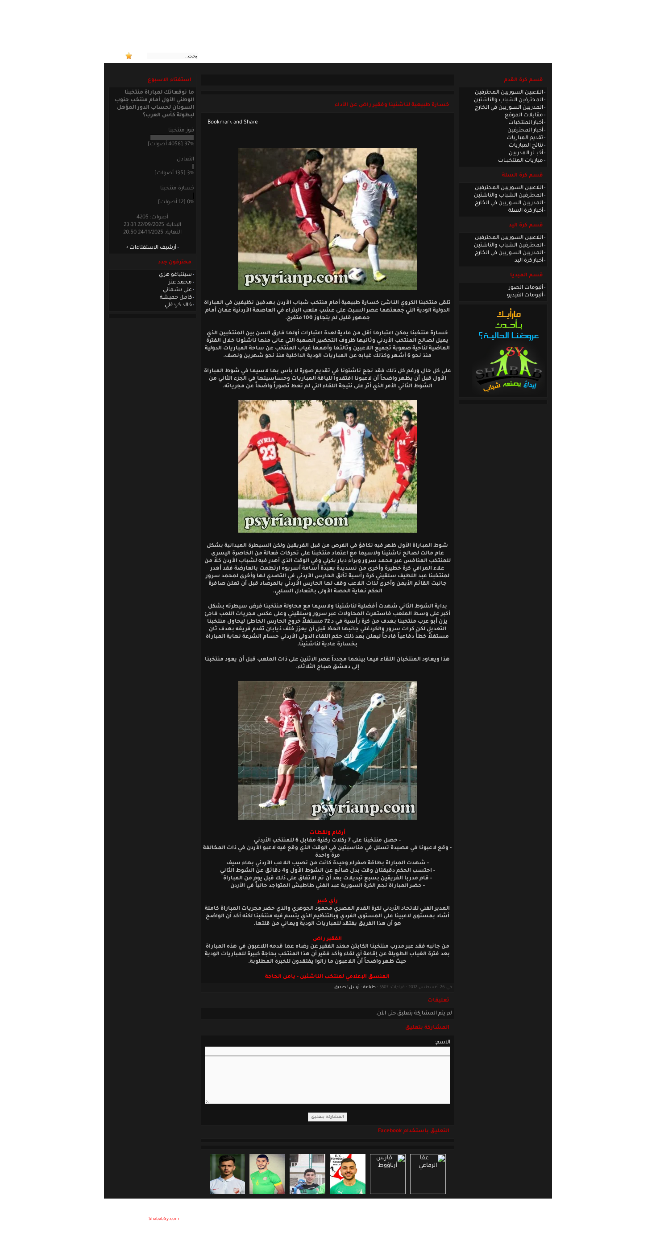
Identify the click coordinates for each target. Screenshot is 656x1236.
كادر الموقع (464, 56)
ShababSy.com (164, 1219)
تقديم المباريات (525, 138)
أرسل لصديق (347, 987)
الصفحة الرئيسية (508, 56)
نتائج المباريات (526, 146)
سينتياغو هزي (175, 275)
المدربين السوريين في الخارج (509, 108)
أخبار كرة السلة (525, 211)
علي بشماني (177, 290)
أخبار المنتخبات (525, 123)
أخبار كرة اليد (529, 261)
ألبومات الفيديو (525, 295)
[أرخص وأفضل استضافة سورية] (508, 394)
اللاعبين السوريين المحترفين (509, 93)
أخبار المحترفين (525, 130)
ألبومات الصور (526, 288)
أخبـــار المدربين (526, 153)
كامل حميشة (176, 298)
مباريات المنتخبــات (520, 161)
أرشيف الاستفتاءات (152, 248)
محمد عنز (180, 282)
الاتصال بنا (429, 56)
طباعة (369, 987)
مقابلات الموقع (524, 115)
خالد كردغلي (178, 305)
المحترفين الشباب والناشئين (508, 100)
